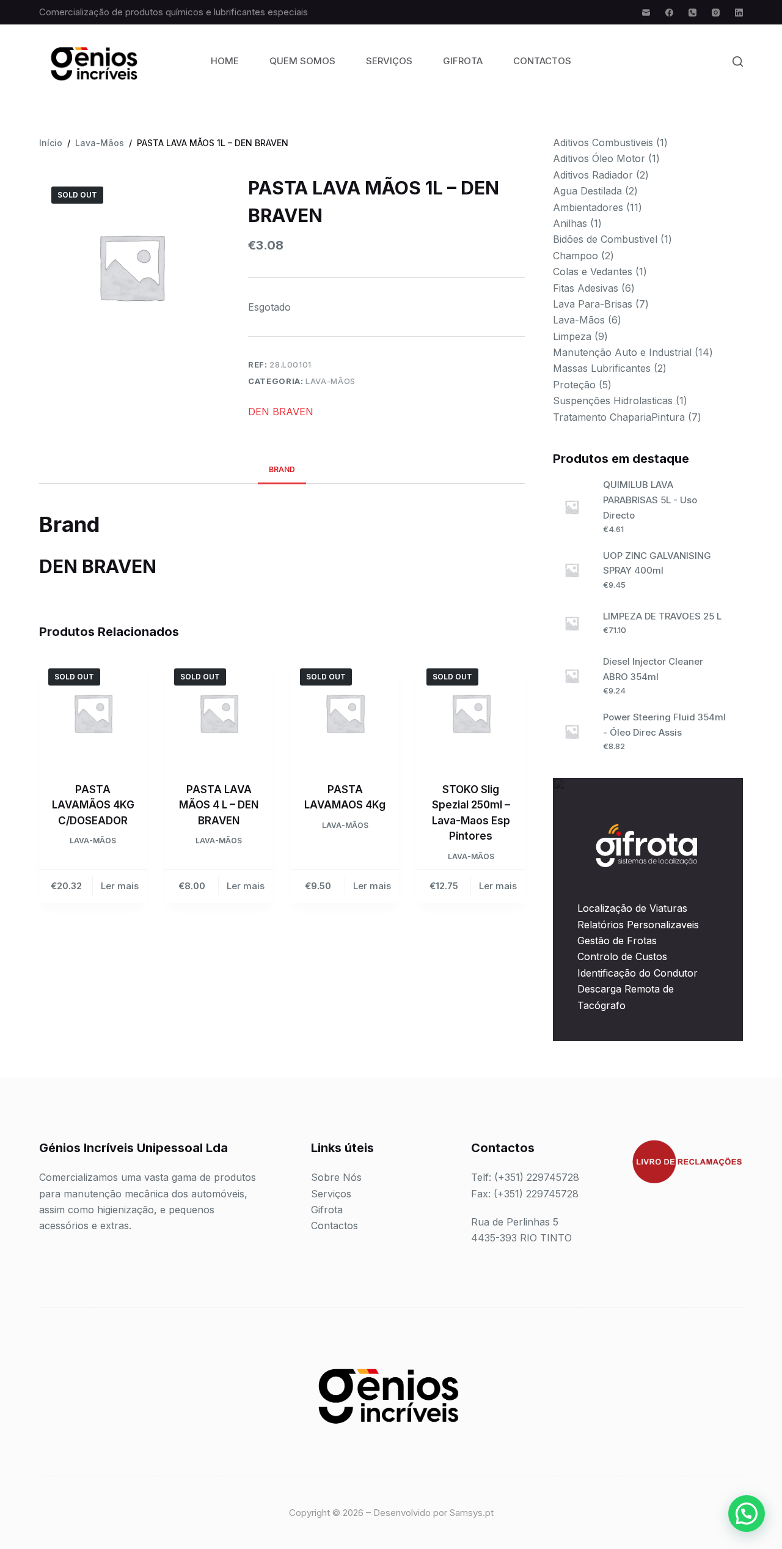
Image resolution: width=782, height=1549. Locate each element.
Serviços (389, 61)
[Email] (646, 13)
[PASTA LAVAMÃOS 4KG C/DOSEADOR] (93, 713)
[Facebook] (669, 13)
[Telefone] (692, 13)
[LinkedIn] (739, 13)
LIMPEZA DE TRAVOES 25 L (662, 616)
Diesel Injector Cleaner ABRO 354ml (653, 669)
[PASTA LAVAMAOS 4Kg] (344, 713)
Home (225, 61)
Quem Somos (302, 61)
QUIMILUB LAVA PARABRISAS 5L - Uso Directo (650, 500)
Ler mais (120, 886)
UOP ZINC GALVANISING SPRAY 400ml (657, 563)
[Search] (738, 61)
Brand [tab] (282, 469)
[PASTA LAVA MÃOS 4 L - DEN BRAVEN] (218, 713)
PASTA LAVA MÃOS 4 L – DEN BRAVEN (218, 805)
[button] (746, 1513)
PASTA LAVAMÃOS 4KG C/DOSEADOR (93, 805)
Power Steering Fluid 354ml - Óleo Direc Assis (664, 724)
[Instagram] (716, 13)
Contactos (542, 61)
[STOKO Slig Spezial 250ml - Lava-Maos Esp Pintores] (471, 713)
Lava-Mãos (330, 381)
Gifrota (463, 61)
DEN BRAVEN (280, 411)
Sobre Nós (336, 1177)
